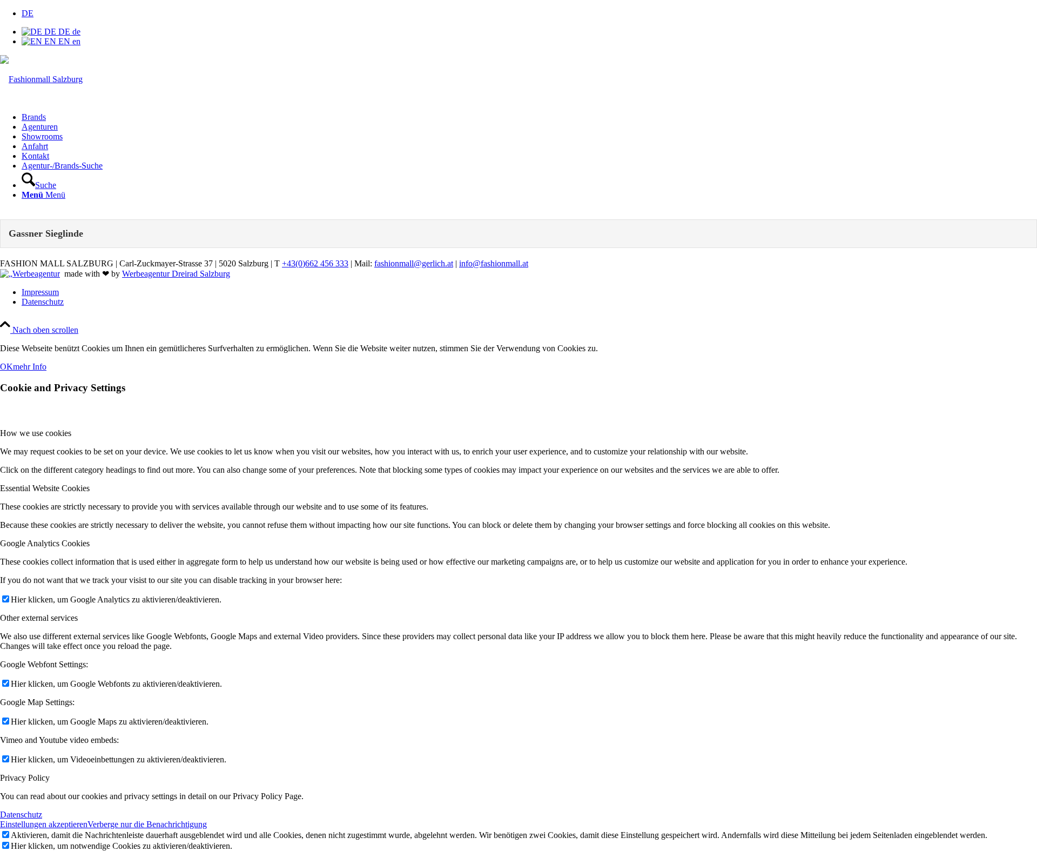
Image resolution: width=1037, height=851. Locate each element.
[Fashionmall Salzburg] (41, 79)
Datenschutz (21, 814)
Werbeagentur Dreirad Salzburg (176, 273)
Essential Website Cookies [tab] (45, 488)
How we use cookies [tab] (35, 433)
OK (6, 366)
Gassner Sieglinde (46, 233)
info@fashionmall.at (493, 263)
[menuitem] (529, 117)
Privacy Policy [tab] (25, 777)
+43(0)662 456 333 (315, 263)
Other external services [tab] (39, 617)
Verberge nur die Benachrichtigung (147, 824)
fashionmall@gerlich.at (413, 263)
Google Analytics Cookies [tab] (45, 543)
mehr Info (29, 366)
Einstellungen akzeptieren (43, 824)
